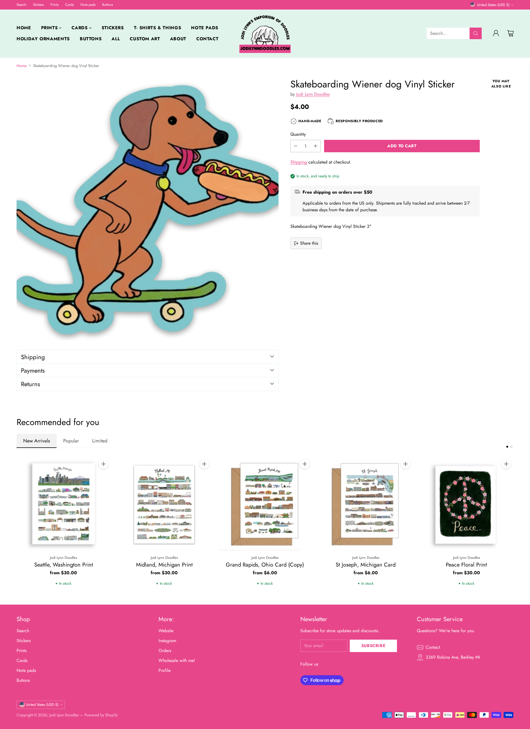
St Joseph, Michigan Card (366, 565)
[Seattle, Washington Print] (64, 504)
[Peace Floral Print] (466, 504)
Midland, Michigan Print (164, 565)
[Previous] (16, 526)
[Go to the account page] (496, 33)
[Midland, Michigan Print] (164, 504)
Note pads (26, 670)
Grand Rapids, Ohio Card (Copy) (265, 565)
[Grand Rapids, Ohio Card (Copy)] (265, 504)
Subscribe (373, 646)
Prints (21, 650)
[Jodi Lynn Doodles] (265, 33)
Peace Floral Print (466, 565)
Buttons (23, 680)
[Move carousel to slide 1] (507, 447)
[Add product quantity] (315, 146)
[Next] (513, 526)
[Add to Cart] (103, 464)
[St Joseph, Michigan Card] (366, 504)
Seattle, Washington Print (63, 565)
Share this (309, 243)
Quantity (298, 134)
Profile (164, 670)
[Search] (476, 33)
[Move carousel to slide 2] (511, 447)
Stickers (24, 640)
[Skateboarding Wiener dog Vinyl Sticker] (148, 209)
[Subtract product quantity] (296, 146)
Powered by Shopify (101, 715)
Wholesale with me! (176, 660)
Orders (164, 650)
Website (165, 630)
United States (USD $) (493, 4)
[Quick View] (103, 476)
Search (23, 630)
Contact (433, 647)
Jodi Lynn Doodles (313, 94)
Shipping (298, 162)
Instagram (167, 640)
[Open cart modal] (510, 33)
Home (21, 65)
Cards (22, 660)
